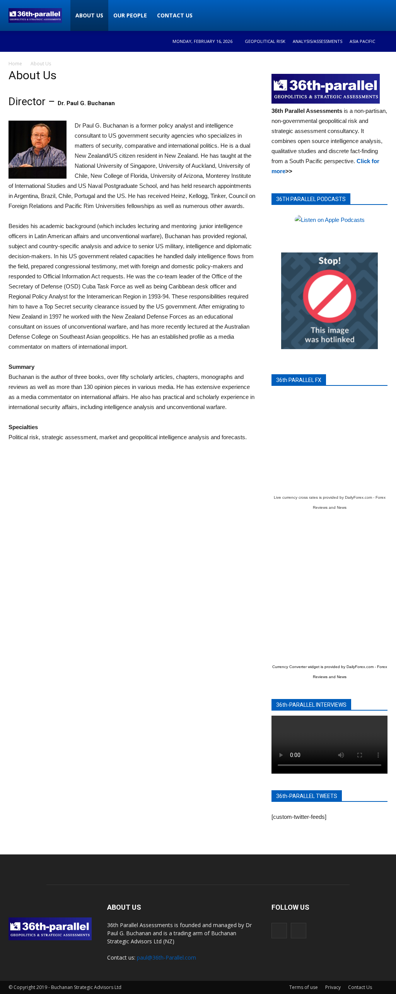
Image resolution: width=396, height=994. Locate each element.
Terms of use (303, 987)
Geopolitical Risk (265, 41)
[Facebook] (279, 930)
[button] (378, 15)
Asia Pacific (362, 41)
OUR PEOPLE (130, 15)
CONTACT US (175, 15)
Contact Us (360, 987)
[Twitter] (298, 930)
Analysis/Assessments (317, 41)
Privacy (333, 987)
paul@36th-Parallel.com (166, 957)
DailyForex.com (358, 497)
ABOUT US (89, 15)
